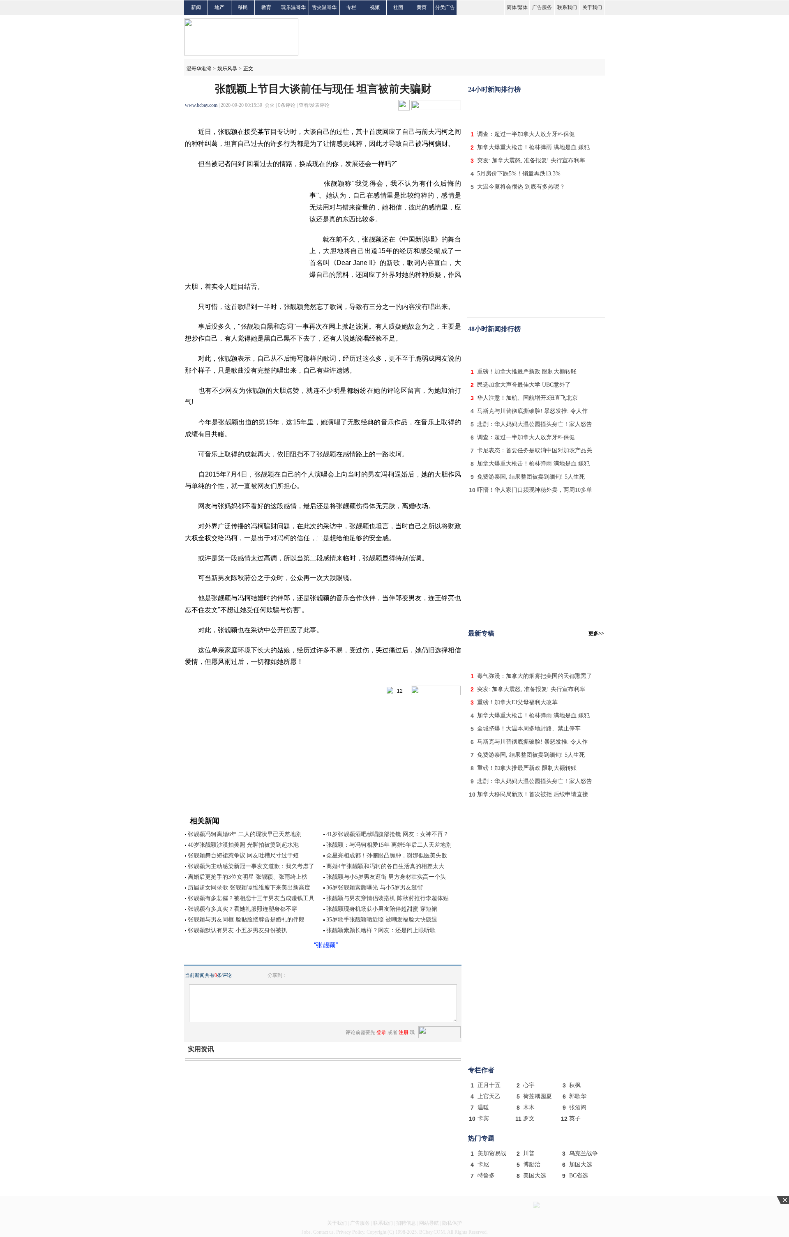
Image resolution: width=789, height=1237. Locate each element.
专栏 (351, 7)
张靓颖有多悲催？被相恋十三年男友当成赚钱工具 (251, 898)
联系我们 (567, 7)
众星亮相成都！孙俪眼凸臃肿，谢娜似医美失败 (386, 855)
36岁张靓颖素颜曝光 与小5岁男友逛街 (374, 888)
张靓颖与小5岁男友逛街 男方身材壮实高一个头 (386, 877)
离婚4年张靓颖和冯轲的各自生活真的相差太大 (385, 866)
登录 (381, 1032)
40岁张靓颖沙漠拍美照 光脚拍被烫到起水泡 (243, 845)
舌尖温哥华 (324, 7)
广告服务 (542, 7)
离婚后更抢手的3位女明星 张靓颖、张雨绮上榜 (247, 877)
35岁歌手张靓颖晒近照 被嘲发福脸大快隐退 (381, 920)
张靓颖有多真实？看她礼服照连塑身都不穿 (242, 909)
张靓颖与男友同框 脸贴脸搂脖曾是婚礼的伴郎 (246, 920)
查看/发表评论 (314, 105)
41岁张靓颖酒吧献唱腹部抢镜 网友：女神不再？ (387, 834)
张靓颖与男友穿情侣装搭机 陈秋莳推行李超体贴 (387, 898)
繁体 (523, 7)
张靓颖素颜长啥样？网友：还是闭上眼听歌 (381, 930)
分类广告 (445, 7)
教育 (266, 7)
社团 (398, 7)
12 (398, 691)
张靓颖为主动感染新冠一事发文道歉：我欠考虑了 (251, 866)
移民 (243, 7)
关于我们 (592, 7)
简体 (512, 7)
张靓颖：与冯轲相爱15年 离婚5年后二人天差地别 (389, 845)
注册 (403, 1032)
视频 (375, 7)
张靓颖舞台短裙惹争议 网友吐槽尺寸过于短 (243, 855)
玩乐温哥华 (293, 7)
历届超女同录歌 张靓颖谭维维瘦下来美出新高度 (249, 888)
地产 (219, 7)
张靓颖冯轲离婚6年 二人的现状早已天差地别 (245, 834)
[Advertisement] (536, 110)
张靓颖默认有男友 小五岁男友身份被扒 (237, 930)
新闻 (196, 7)
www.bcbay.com (201, 105)
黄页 (422, 7)
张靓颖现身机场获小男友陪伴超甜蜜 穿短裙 (381, 909)
